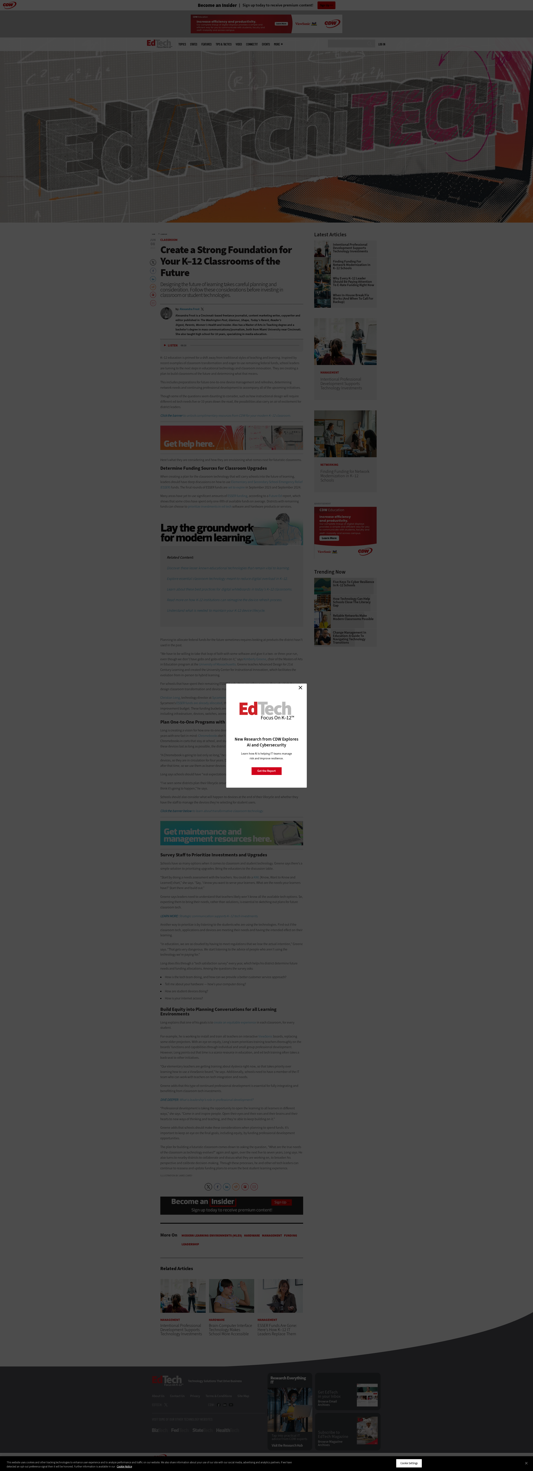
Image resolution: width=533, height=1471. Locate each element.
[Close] (526, 1463)
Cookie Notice (124, 1466)
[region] (266, 1463)
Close (300, 688)
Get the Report (266, 771)
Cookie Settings (409, 1463)
